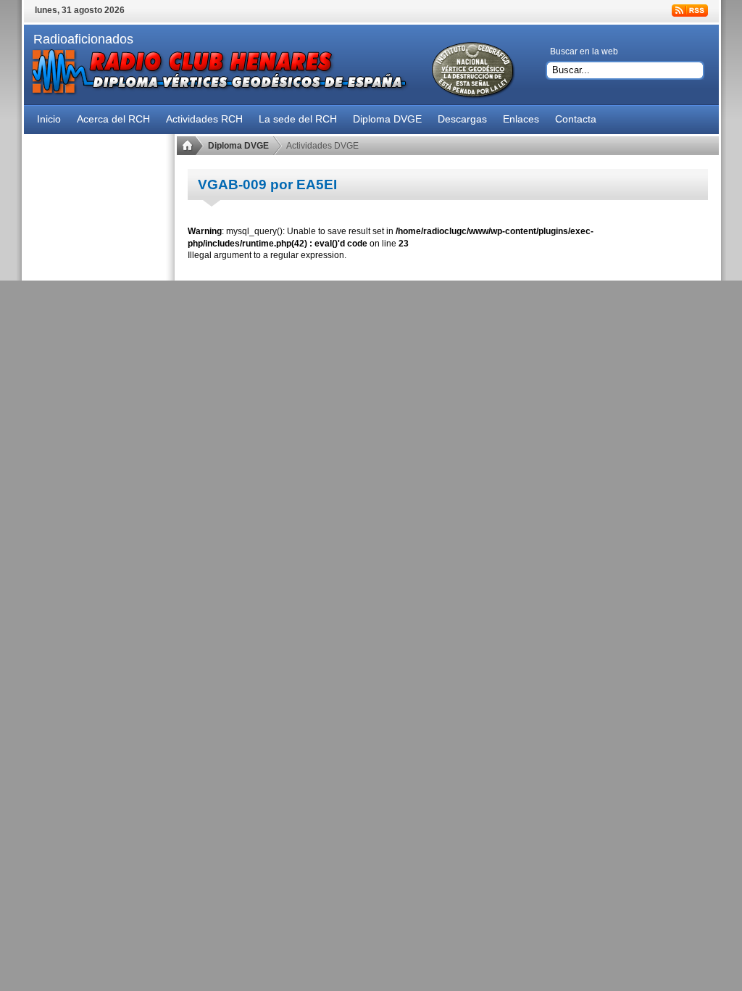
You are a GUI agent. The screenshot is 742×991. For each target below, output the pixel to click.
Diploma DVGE (238, 146)
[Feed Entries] (690, 10)
